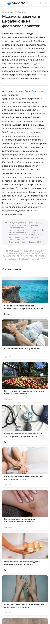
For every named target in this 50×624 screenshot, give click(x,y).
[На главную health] (18, 3)
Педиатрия (22, 12)
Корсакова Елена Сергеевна (28, 91)
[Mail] (9, 3)
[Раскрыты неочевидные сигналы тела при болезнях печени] (25, 467)
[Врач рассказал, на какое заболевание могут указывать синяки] (25, 595)
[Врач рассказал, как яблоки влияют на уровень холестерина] (25, 382)
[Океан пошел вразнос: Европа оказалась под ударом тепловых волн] (25, 297)
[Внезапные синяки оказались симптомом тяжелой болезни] (25, 510)
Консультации (8, 12)
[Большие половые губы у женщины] (25, 339)
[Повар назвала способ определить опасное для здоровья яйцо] (25, 553)
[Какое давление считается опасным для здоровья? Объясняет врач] (25, 425)
